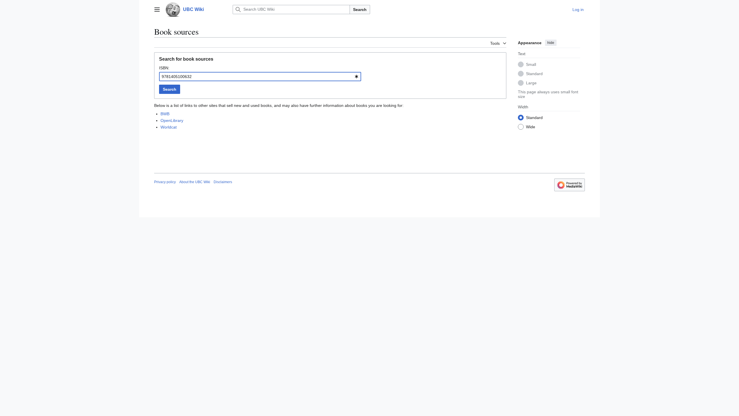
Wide (530, 127)
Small (531, 64)
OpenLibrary (172, 120)
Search (360, 9)
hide (550, 43)
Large (531, 83)
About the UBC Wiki (194, 182)
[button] (157, 9)
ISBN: (164, 68)
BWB (165, 114)
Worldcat (169, 127)
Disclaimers (223, 182)
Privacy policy (165, 182)
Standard (534, 73)
